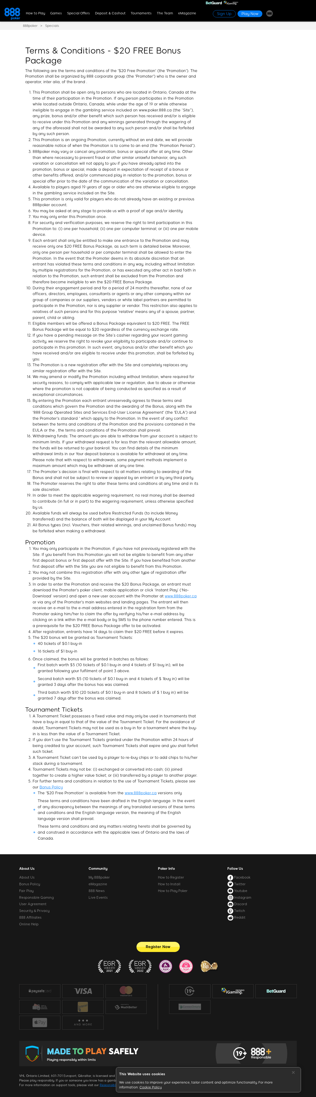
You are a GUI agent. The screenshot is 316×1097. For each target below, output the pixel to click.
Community (98, 869)
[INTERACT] (83, 1007)
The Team (165, 13)
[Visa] (82, 991)
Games (56, 13)
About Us (26, 869)
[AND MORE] (83, 1022)
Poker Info (166, 869)
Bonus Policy (51, 787)
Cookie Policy (150, 1087)
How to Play (35, 13)
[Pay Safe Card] (39, 991)
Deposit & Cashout (110, 13)
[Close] (293, 1072)
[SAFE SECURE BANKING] (39, 1007)
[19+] (189, 991)
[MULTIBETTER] (126, 1007)
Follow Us (235, 869)
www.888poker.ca (181, 596)
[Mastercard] (126, 991)
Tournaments (141, 13)
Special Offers (78, 13)
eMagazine (187, 13)
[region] (208, 1080)
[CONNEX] (189, 1007)
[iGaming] (233, 991)
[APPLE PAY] (39, 1022)
